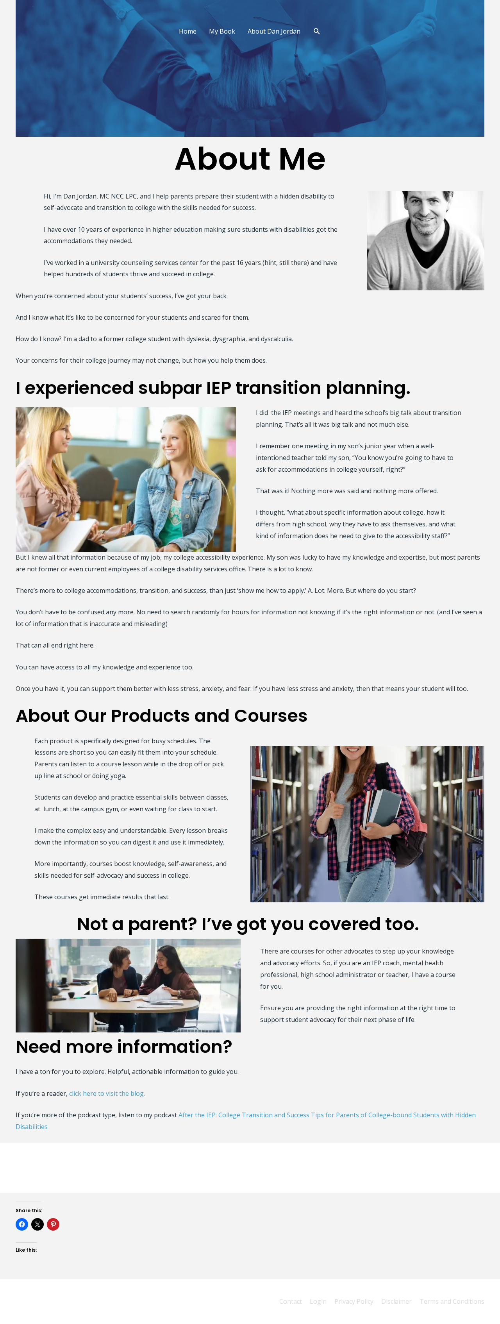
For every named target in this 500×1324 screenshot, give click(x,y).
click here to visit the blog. (107, 1093)
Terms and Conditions (452, 1301)
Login (318, 1301)
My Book (222, 31)
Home (187, 31)
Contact (290, 1301)
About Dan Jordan (274, 31)
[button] (317, 31)
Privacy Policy (353, 1301)
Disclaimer (396, 1301)
